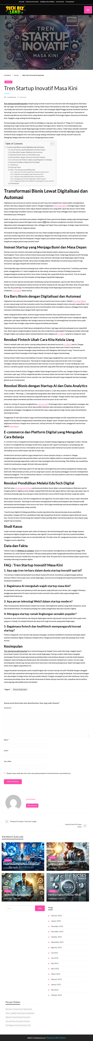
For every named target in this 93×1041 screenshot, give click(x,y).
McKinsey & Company (25, 551)
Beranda (21, 2)
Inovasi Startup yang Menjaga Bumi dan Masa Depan (28, 150)
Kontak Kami (60, 2)
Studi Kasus (14, 165)
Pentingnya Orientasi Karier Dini (18, 1025)
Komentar (8, 708)
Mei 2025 (54, 963)
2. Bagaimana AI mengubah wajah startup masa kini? (28, 174)
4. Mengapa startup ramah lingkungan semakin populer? (29, 179)
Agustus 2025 (56, 947)
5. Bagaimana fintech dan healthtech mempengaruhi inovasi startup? (33, 181)
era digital (61, 334)
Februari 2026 (56, 916)
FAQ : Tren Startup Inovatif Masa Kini (23, 170)
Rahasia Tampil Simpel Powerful (18, 1017)
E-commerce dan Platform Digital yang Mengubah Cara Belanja (31, 160)
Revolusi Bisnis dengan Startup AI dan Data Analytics (28, 157)
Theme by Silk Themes (56, 1038)
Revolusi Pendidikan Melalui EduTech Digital (25, 162)
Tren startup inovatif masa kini (15, 651)
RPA (44, 222)
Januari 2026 (56, 921)
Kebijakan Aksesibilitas (47, 2)
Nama (6, 740)
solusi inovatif (42, 404)
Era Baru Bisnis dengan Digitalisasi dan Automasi (26, 152)
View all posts (32, 805)
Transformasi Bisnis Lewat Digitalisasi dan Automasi (25, 147)
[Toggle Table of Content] (51, 144)
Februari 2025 (56, 979)
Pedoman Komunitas (32, 2)
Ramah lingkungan (20, 689)
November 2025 (57, 931)
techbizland (11, 97)
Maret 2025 (55, 974)
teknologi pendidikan (23, 488)
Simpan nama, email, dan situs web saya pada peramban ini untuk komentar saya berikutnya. (39, 773)
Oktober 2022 (56, 995)
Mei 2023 (54, 990)
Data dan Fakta (16, 167)
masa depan (16, 290)
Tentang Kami (69, 2)
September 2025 (57, 942)
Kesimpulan (15, 183)
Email (6, 750)
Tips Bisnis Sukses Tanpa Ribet (17, 895)
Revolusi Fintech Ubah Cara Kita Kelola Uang (25, 155)
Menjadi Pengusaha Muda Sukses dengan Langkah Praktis (67, 862)
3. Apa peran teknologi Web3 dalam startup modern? (28, 176)
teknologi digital (60, 206)
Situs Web (7, 761)
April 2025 (55, 969)
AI (52, 390)
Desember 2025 (57, 926)
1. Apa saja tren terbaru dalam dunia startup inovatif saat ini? (31, 172)
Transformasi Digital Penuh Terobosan (21, 864)
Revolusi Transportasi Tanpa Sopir (19, 1009)
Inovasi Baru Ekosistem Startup (18, 1021)
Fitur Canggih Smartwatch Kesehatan (20, 1013)
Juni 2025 (54, 958)
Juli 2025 (54, 953)
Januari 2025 (56, 984)
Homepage (7, 75)
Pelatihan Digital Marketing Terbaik (64, 895)
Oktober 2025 (56, 937)
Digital (16, 75)
